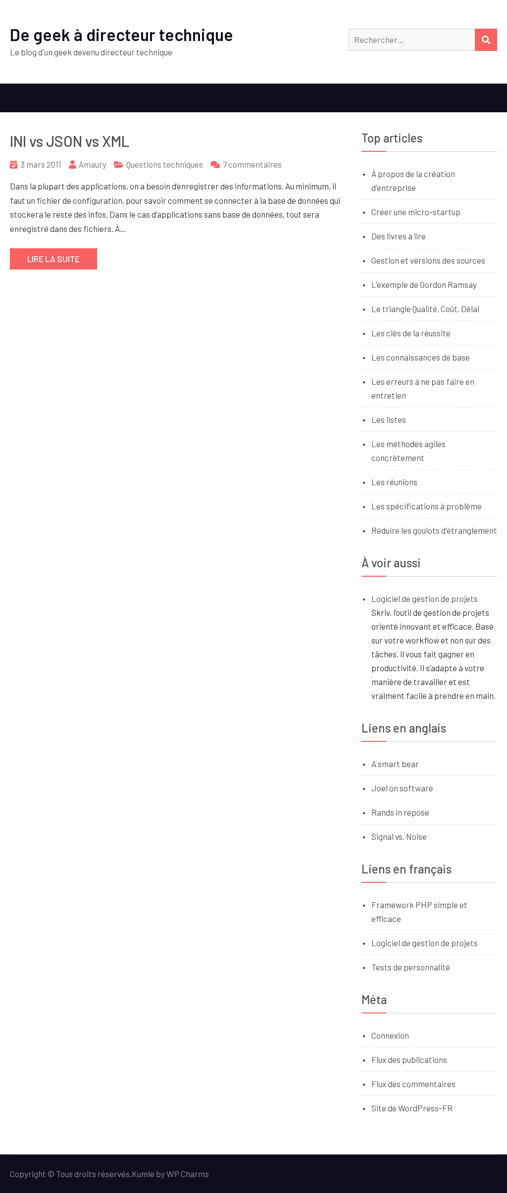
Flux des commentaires (413, 1084)
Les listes (388, 419)
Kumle (143, 1174)
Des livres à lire (398, 236)
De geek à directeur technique (121, 34)
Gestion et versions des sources (428, 260)
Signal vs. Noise (399, 836)
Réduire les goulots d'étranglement (434, 530)
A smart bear (395, 764)
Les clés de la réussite (411, 333)
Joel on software (402, 788)
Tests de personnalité (410, 967)
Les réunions (394, 482)
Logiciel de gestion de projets (424, 598)
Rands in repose (400, 812)
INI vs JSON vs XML (69, 141)
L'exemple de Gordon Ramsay (424, 284)
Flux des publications (409, 1059)
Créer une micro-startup (415, 212)
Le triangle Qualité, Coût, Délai (425, 309)
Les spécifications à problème (426, 506)
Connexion (390, 1035)
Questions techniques (164, 164)
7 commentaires (252, 164)
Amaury (92, 164)
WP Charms (187, 1174)
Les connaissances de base (420, 357)
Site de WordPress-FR (412, 1108)
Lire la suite (53, 259)
